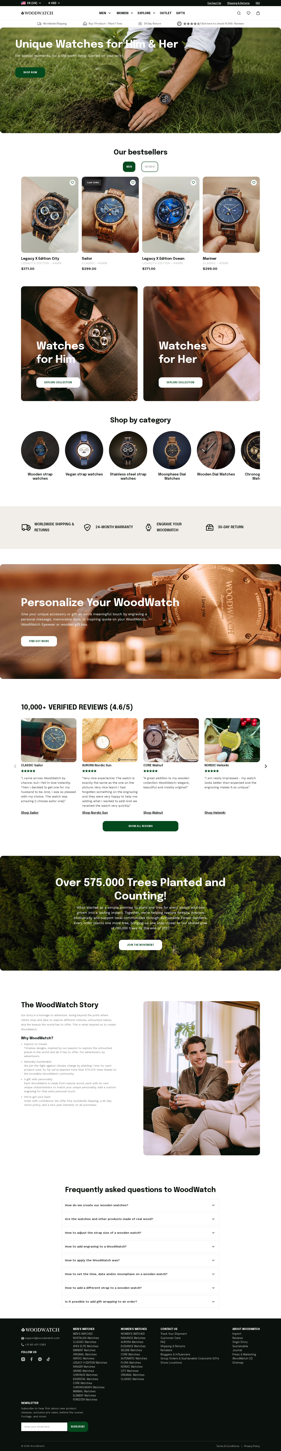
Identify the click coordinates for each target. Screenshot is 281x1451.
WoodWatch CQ (242, 1358)
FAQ (258, 3)
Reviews (237, 1338)
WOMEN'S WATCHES (133, 1334)
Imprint (236, 1334)
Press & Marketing (244, 1354)
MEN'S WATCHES (83, 1334)
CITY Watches (130, 1371)
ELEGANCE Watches (133, 1346)
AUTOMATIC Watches (134, 1358)
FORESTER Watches (85, 1399)
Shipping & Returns (238, 3)
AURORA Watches (132, 1342)
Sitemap (238, 1362)
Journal (237, 1350)
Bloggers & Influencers (175, 1354)
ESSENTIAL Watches (85, 1379)
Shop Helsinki (215, 813)
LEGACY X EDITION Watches (90, 1362)
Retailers (166, 1350)
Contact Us (214, 3)
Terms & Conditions (228, 1446)
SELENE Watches (131, 1350)
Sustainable (240, 1346)
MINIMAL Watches (84, 1391)
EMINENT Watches (84, 1350)
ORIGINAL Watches (85, 1354)
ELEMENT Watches (84, 1395)
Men (129, 167)
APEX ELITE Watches (85, 1346)
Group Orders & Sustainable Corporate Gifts (190, 1358)
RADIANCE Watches (133, 1338)
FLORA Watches (131, 1362)
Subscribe (78, 1427)
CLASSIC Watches (84, 1342)
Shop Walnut (153, 813)
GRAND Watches (83, 1371)
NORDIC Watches (132, 1367)
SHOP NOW (30, 73)
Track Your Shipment (174, 1334)
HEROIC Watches (83, 1358)
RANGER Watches (84, 1367)
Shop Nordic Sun (95, 813)
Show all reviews (140, 826)
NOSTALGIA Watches (86, 1338)
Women (150, 167)
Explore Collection (58, 383)
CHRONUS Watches (85, 1375)
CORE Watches (82, 1383)
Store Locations (171, 1362)
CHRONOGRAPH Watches (89, 1387)
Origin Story (240, 1342)
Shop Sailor (30, 813)
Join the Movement (140, 945)
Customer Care (171, 1338)
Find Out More (39, 641)
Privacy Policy (252, 1446)
